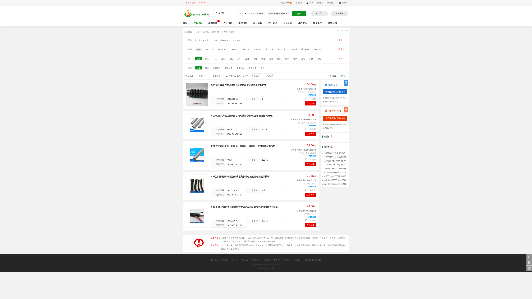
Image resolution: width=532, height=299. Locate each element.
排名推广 (277, 260)
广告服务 (287, 260)
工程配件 (234, 49)
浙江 (207, 59)
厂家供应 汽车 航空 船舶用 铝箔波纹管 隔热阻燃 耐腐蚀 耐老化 (242, 115)
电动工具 (269, 49)
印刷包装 (246, 49)
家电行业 (281, 49)
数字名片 (317, 23)
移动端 (344, 3)
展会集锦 (257, 23)
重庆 (279, 59)
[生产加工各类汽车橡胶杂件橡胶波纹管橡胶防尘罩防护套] (197, 94)
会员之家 (287, 23)
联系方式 (224, 260)
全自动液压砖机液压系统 (278, 14)
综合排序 (189, 76)
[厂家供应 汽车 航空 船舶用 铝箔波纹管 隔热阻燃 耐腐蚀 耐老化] (197, 125)
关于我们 (235, 260)
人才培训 (227, 23)
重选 (340, 40)
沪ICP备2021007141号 (266, 268)
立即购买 (310, 103)
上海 (303, 59)
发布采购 (339, 13)
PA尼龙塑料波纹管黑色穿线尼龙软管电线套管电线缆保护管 (240, 176)
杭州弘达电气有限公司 (306, 180)
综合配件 (305, 49)
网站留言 (297, 260)
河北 (271, 59)
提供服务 (217, 68)
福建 (319, 59)
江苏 (239, 59)
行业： (203, 40)
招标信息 (242, 23)
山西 (247, 59)
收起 (340, 49)
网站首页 (214, 260)
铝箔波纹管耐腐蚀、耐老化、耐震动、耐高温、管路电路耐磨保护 (243, 146)
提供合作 (252, 68)
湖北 (231, 59)
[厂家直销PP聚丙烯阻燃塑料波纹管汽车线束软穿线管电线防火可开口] (197, 216)
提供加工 (240, 68)
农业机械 (215, 32)
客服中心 (319, 3)
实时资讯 (272, 23)
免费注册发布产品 (333, 92)
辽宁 (287, 59)
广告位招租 (256, 260)
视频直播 (332, 23)
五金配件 (257, 49)
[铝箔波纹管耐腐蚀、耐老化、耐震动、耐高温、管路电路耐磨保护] (197, 155)
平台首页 (299, 3)
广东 (215, 59)
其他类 (224, 32)
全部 (199, 49)
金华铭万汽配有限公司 (306, 89)
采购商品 (212, 23)
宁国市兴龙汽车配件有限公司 (303, 119)
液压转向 (260, 14)
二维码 (310, 3)
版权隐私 (245, 260)
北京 (295, 59)
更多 (340, 59)
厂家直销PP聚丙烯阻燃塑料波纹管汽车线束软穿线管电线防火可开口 (244, 207)
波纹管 (232, 32)
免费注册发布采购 (333, 118)
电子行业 (293, 49)
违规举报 (317, 260)
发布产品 (319, 13)
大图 (334, 76)
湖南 (255, 59)
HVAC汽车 (209, 49)
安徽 (311, 59)
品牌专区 (302, 23)
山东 (223, 59)
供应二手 (228, 68)
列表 (343, 76)
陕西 (263, 59)
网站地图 (330, 3)
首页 (197, 32)
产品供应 (197, 23)
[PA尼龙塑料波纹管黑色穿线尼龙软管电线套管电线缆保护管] (197, 186)
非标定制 (317, 49)
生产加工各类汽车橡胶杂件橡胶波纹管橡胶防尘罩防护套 (238, 85)
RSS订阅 (307, 260)
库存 (262, 68)
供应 (207, 68)
